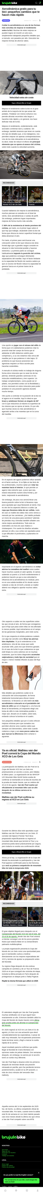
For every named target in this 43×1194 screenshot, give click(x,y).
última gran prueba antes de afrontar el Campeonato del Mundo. (20, 1022)
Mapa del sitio (6, 1151)
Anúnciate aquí (21, 45)
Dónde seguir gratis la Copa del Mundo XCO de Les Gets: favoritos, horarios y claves (13, 923)
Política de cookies (7, 1165)
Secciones (5, 1149)
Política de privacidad (8, 1167)
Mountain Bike (7, 762)
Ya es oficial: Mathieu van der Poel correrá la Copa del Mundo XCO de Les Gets (13, 202)
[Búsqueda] (36, 3)
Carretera (6, 20)
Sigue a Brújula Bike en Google (21, 103)
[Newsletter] (39, 3)
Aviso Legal (5, 1164)
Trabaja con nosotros (8, 1155)
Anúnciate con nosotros (9, 1152)
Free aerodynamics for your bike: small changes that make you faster (21, 1181)
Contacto (4, 1154)
